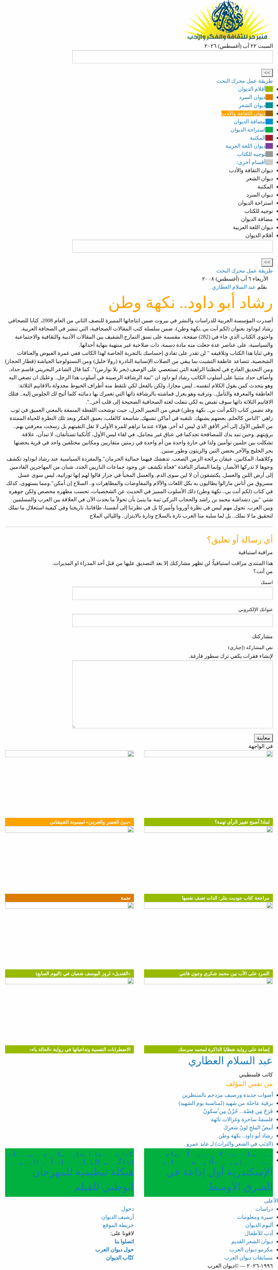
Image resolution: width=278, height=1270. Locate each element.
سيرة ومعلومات (255, 1217)
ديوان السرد (252, 97)
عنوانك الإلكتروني (255, 609)
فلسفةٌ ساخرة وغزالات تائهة (242, 1119)
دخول (127, 1209)
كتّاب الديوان (120, 1258)
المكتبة (257, 138)
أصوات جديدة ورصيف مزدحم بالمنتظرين (227, 1095)
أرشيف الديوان (117, 1217)
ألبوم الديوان (259, 1225)
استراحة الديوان (248, 130)
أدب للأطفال (259, 1233)
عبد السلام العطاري (234, 287)
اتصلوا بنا (124, 1241)
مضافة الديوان (249, 121)
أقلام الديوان (251, 89)
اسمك (267, 582)
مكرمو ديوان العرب (251, 1249)
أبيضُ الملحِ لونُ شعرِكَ (248, 1127)
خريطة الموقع (118, 1225)
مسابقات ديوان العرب (248, 1258)
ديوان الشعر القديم (252, 1241)
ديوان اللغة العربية (245, 146)
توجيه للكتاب (251, 154)
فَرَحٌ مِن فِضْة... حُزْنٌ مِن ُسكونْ (238, 1111)
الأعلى (271, 1201)
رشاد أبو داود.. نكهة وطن (245, 1135)
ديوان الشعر (252, 105)
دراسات (264, 1209)
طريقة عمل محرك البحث (244, 81)
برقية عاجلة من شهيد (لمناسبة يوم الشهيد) (226, 1103)
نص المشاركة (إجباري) (250, 647)
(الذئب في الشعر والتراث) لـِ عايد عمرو (229, 1144)
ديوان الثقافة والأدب (243, 113)
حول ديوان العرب (114, 1249)
